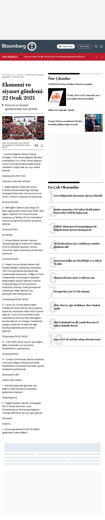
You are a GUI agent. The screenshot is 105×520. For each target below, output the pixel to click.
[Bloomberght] (19, 46)
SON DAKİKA (9, 56)
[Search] (96, 46)
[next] (102, 57)
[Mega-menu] (101, 46)
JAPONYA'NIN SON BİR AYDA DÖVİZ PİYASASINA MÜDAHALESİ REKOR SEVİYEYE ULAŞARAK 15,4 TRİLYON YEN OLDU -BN (54, 56)
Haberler (19, 75)
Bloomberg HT (8, 75)
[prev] (96, 57)
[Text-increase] (36, 145)
